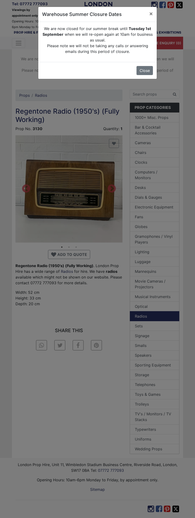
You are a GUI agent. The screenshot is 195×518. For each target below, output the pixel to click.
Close (145, 70)
